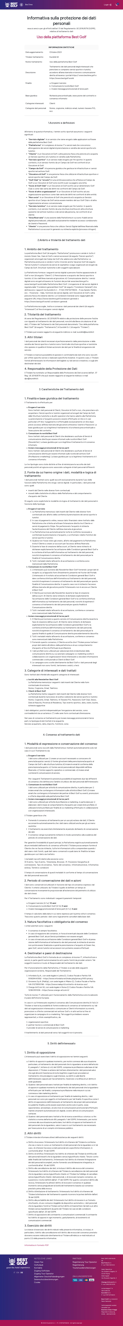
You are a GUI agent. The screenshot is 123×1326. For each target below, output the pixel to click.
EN (17, 1272)
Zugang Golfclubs (42, 1271)
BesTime (29, 4)
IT (14, 1272)
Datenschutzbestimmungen (46, 1279)
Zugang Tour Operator (44, 1273)
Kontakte (38, 1268)
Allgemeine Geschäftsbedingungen (49, 1276)
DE (22, 1272)
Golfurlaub (38, 1265)
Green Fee (38, 1262)
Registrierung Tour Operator (85, 1262)
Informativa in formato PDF (37, 1245)
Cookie (37, 1282)
